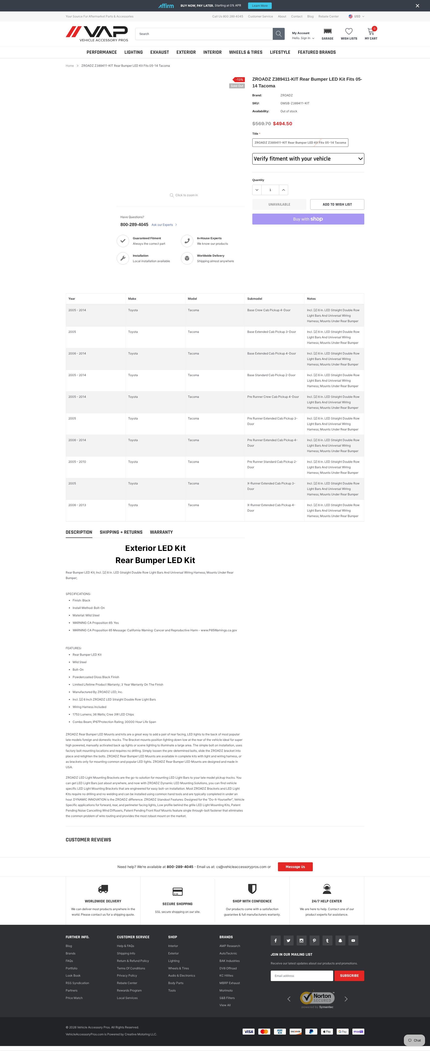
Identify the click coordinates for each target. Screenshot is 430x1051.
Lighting (173, 961)
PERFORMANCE (102, 52)
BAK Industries (229, 961)
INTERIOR (212, 52)
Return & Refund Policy (133, 961)
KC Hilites (226, 975)
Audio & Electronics (181, 975)
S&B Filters (227, 998)
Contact (296, 16)
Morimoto (226, 990)
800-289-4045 (134, 224)
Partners (71, 990)
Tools (172, 990)
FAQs (69, 961)
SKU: (256, 103)
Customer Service (260, 16)
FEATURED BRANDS (317, 52)
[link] (276, 940)
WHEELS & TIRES (246, 52)
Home (70, 65)
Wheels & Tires (178, 968)
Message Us (295, 867)
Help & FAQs (125, 946)
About (282, 16)
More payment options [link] (308, 231)
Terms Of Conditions (131, 968)
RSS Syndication (77, 983)
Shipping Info (126, 953)
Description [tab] (79, 532)
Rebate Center (329, 16)
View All (225, 1005)
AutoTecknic (228, 953)
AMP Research (229, 946)
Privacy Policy (127, 975)
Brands (70, 953)
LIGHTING (133, 52)
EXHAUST (159, 52)
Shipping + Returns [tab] (121, 532)
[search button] (279, 34)
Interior (173, 946)
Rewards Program (129, 990)
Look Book (73, 975)
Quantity (258, 180)
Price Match (74, 998)
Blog (310, 16)
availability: (260, 111)
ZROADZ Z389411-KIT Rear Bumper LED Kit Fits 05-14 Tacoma (300, 142)
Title (256, 133)
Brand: (257, 95)
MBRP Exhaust (229, 983)
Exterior (173, 953)
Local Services (127, 998)
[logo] (97, 33)
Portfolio (71, 968)
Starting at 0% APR (224, 5)
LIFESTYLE (280, 52)
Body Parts (175, 983)
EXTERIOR (186, 52)
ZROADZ (286, 95)
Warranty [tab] (161, 532)
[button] (327, 33)
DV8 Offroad (228, 968)
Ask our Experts (163, 225)
